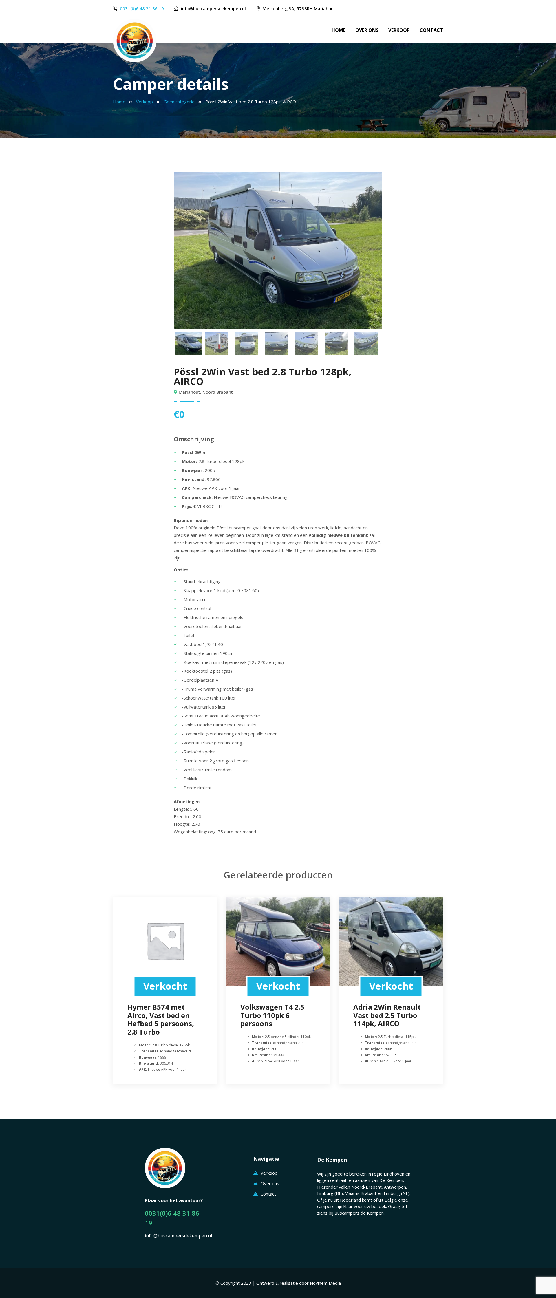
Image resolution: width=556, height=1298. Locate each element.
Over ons (366, 30)
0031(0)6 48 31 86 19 (142, 8)
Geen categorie (179, 102)
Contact (431, 30)
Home (338, 30)
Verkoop (399, 30)
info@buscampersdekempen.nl (213, 8)
